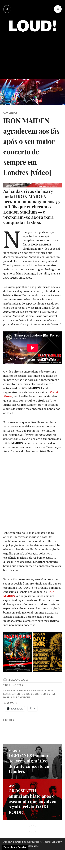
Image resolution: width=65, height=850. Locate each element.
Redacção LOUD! (18, 679)
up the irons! (22, 697)
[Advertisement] (32, 52)
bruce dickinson (15, 690)
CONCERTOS (10, 112)
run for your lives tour (30, 694)
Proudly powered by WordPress (21, 841)
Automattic (32, 845)
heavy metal (36, 690)
